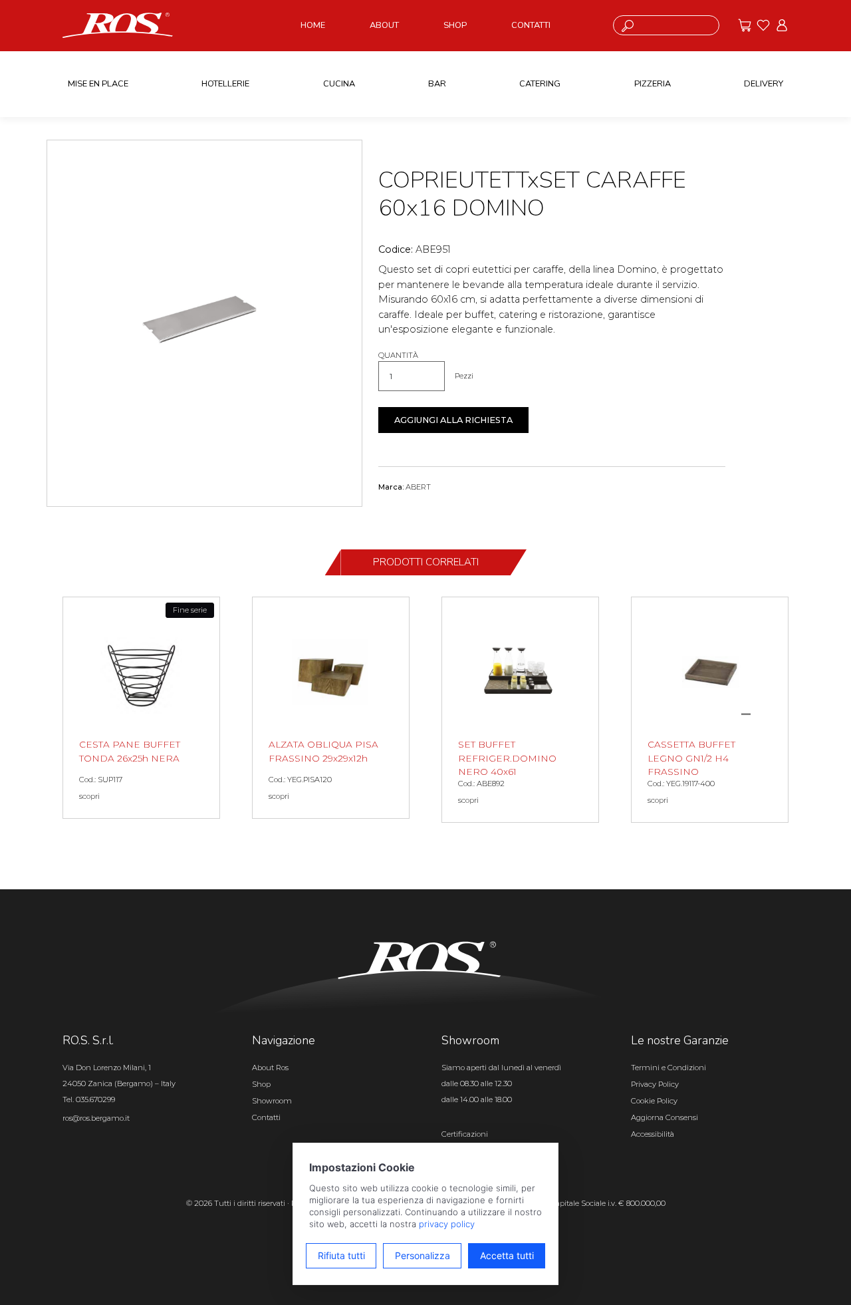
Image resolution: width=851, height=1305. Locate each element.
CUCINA (339, 84)
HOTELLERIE (225, 84)
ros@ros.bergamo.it (96, 1118)
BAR (437, 84)
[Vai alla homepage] (117, 24)
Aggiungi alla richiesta (453, 420)
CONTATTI (530, 25)
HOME (313, 25)
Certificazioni (464, 1134)
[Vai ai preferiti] (763, 25)
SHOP (455, 25)
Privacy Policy (655, 1084)
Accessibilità (652, 1134)
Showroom (272, 1100)
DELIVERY (763, 84)
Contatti (266, 1117)
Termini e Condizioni (668, 1067)
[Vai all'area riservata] (782, 25)
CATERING (539, 84)
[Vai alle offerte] (744, 25)
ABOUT (384, 25)
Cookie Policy (654, 1100)
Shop (261, 1084)
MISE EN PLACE (98, 84)
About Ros (270, 1067)
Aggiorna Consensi (664, 1117)
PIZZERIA (652, 84)
